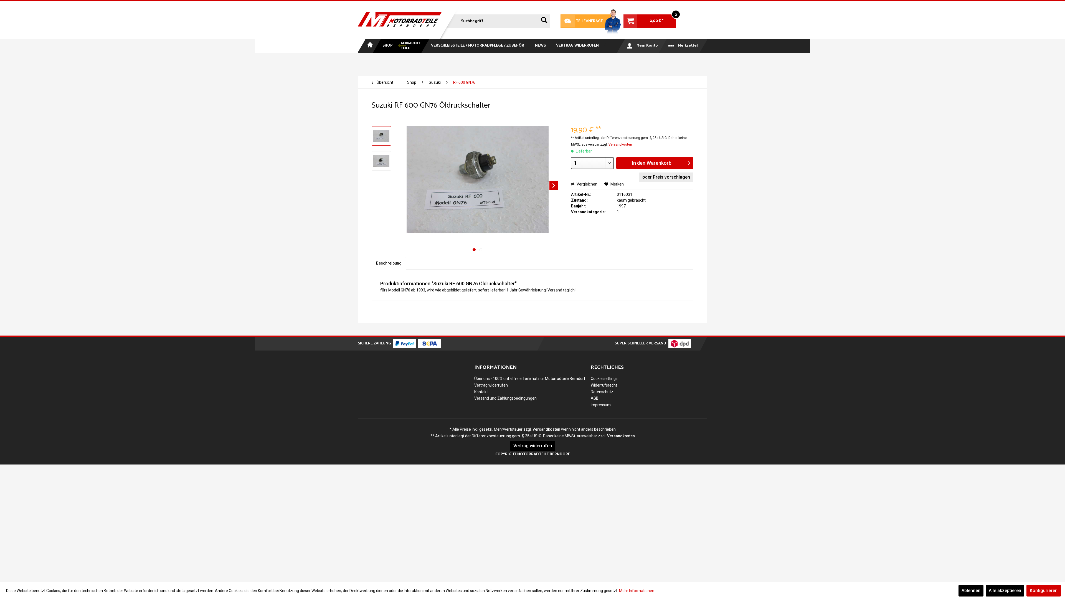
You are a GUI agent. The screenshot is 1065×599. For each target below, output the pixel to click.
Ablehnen (971, 590)
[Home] (369, 46)
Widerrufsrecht (604, 385)
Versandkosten (620, 144)
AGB (595, 398)
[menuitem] (497, 20)
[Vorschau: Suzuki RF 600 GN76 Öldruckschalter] (381, 136)
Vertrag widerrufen (491, 385)
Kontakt (481, 392)
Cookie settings (604, 378)
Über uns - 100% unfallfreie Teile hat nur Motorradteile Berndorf (529, 378)
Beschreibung (389, 263)
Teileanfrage (582, 21)
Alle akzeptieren (1005, 590)
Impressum (601, 405)
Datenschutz (602, 392)
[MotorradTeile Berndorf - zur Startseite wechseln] (400, 20)
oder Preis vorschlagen (666, 177)
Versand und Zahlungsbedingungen (505, 398)
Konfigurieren (1044, 590)
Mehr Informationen (636, 590)
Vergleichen (586, 184)
